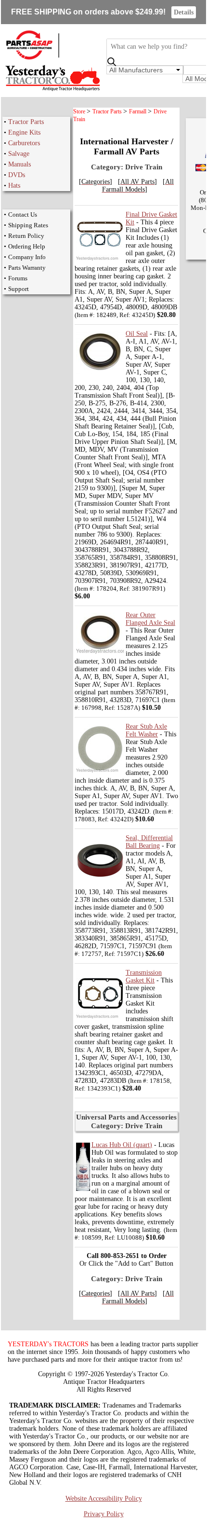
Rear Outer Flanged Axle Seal (150, 618)
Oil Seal (137, 333)
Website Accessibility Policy (103, 1498)
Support (18, 288)
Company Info (27, 257)
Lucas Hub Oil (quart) (121, 1144)
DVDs (16, 175)
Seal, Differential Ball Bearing (149, 841)
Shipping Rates (28, 225)
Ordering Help (26, 246)
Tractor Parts (26, 121)
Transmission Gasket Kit (144, 976)
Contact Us (22, 214)
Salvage (18, 153)
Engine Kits (24, 132)
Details (184, 12)
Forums (17, 278)
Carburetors (24, 143)
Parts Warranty (27, 267)
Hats (14, 185)
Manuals (19, 164)
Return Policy (26, 235)
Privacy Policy (104, 1514)
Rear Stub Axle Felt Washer (146, 730)
